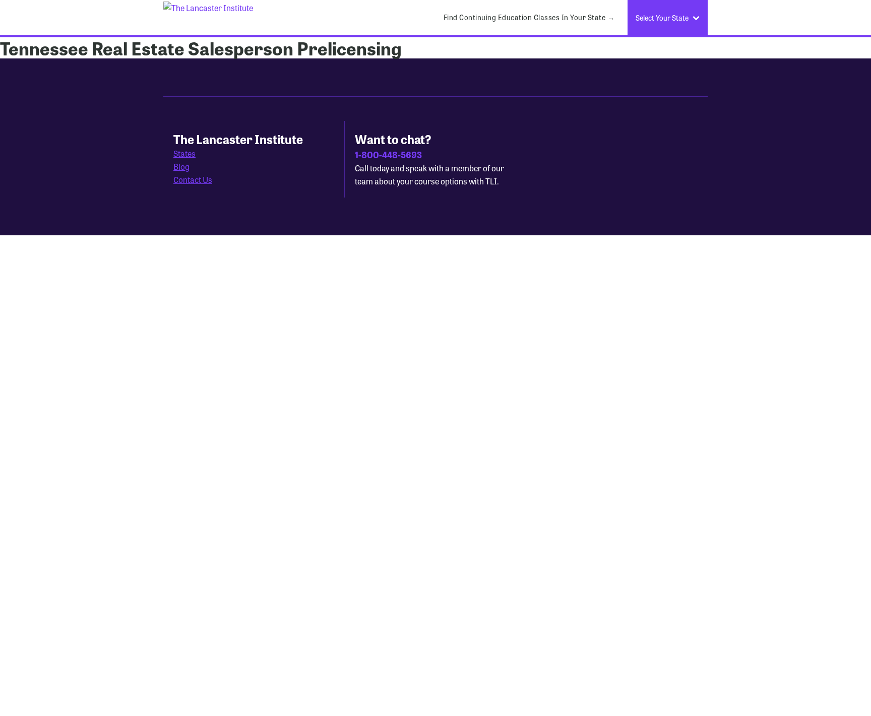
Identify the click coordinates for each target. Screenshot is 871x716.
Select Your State (662, 18)
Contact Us (192, 179)
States (184, 153)
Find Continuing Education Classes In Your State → (529, 17)
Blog (181, 166)
